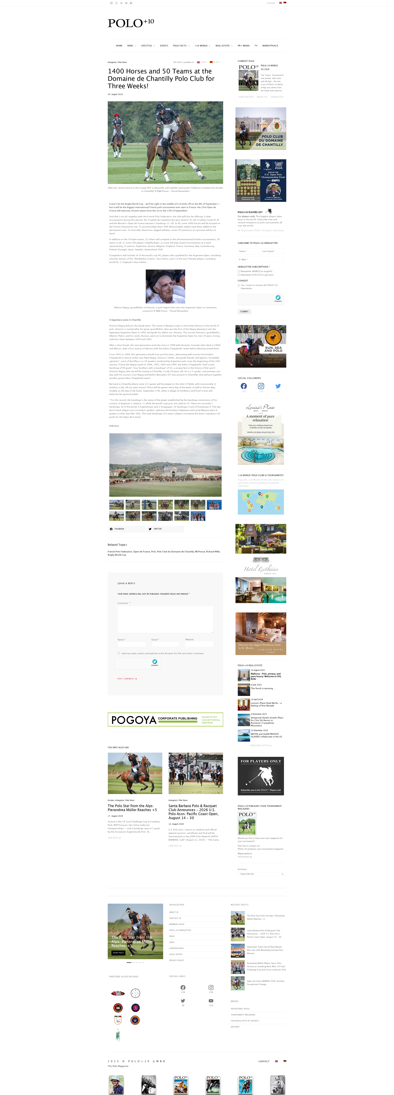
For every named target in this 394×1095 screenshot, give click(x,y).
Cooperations (176, 948)
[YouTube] (126, 3)
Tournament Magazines (243, 1015)
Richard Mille (213, 552)
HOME (119, 46)
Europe (111, 800)
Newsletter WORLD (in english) (256, 271)
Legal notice (176, 954)
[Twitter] (121, 3)
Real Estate (223, 46)
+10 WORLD (201, 46)
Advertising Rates (240, 1009)
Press (172, 936)
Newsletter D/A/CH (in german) (257, 275)
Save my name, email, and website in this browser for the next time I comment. (163, 653)
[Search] (131, 3)
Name (121, 640)
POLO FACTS (180, 46)
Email (155, 640)
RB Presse (200, 552)
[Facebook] (111, 3)
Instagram (112, 62)
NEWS (130, 46)
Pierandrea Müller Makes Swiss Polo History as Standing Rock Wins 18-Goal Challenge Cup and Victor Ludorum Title (266, 966)
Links (171, 942)
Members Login (176, 924)
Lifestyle (146, 46)
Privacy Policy (176, 960)
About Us (173, 912)
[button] (114, 838)
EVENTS (164, 46)
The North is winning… (263, 688)
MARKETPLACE (270, 46)
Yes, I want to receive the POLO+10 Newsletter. (259, 286)
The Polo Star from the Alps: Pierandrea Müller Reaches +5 (132, 942)
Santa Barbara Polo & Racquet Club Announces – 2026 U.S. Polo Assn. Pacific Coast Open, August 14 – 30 (264, 934)
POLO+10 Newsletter (180, 930)
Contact (271, 3)
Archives (242, 869)
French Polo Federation (120, 552)
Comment (123, 603)
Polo (153, 552)
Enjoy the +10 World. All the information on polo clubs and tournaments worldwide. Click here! (261, 483)
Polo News (122, 62)
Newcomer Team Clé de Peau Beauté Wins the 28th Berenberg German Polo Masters (265, 950)
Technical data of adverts (245, 1021)
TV (256, 46)
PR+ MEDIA (244, 46)
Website (189, 640)
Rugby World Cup (117, 555)
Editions (235, 1027)
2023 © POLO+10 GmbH (137, 1061)
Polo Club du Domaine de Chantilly (175, 552)
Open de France (141, 552)
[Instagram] (116, 3)
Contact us (175, 918)
